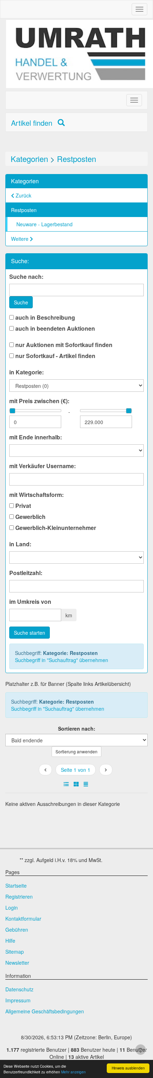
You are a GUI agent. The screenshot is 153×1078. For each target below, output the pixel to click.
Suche (21, 302)
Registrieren (19, 896)
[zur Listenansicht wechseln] (66, 783)
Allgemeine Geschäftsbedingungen (44, 1011)
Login (11, 907)
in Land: (20, 544)
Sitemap (14, 951)
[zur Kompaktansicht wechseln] (86, 783)
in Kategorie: (26, 372)
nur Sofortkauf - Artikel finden (54, 356)
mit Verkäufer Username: (42, 466)
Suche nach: (26, 277)
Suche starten (29, 632)
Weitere (20, 238)
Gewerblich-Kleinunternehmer (55, 528)
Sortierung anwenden (76, 751)
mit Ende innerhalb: (35, 437)
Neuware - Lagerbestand (44, 224)
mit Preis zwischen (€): (39, 401)
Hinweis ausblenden (128, 1068)
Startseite (16, 885)
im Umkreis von (30, 602)
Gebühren (16, 929)
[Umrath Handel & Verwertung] (79, 54)
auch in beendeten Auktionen (54, 328)
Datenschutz (19, 989)
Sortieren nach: (76, 728)
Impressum (18, 1000)
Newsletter (17, 962)
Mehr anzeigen (73, 1071)
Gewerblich (30, 517)
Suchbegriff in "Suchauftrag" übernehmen (61, 659)
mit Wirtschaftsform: (36, 495)
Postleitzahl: (25, 573)
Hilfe (10, 940)
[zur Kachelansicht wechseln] (76, 783)
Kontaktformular (23, 918)
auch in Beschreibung (44, 317)
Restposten (76, 158)
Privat (22, 506)
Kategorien (29, 158)
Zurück (22, 195)
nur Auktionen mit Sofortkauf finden (63, 345)
